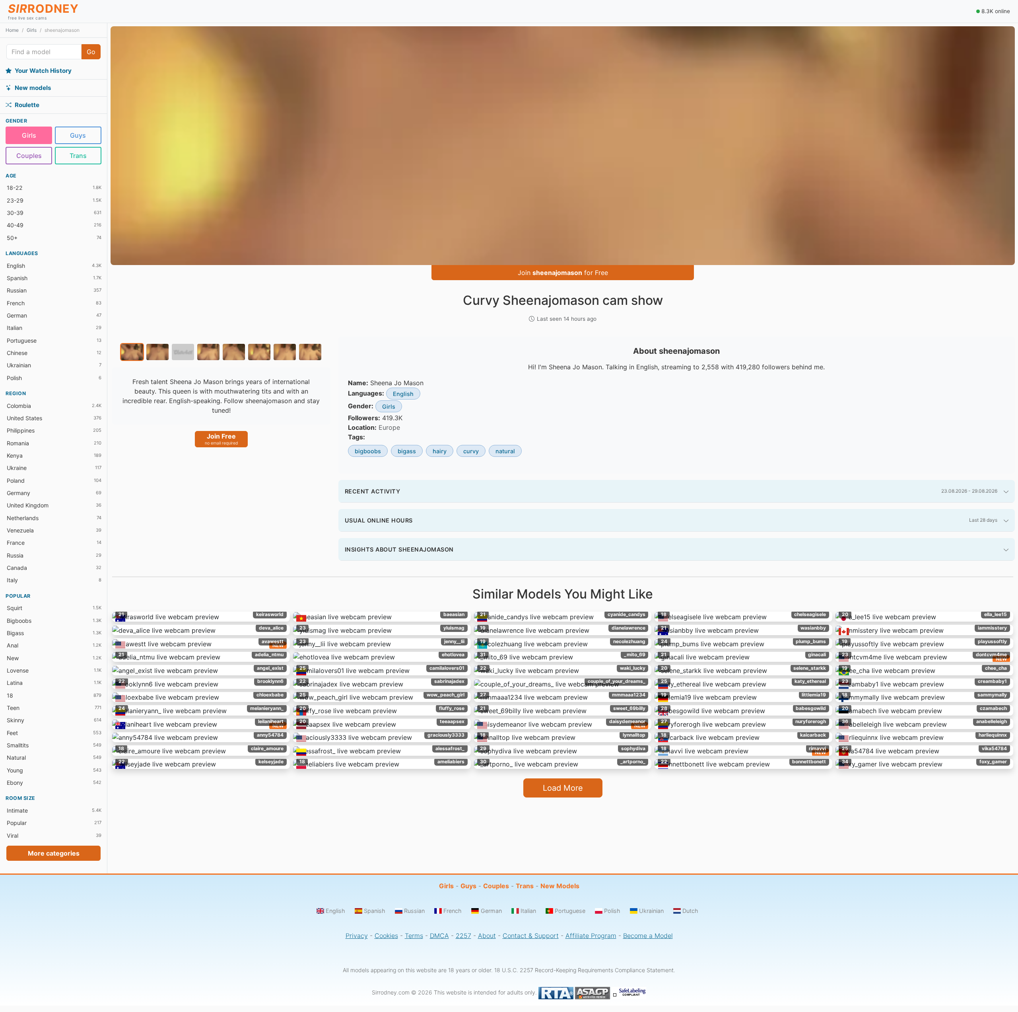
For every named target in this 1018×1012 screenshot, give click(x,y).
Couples (29, 155)
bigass (407, 451)
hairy (440, 451)
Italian (528, 910)
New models (33, 87)
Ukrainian (651, 910)
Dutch (690, 910)
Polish (612, 910)
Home (12, 30)
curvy (471, 451)
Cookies (386, 936)
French (452, 910)
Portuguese (570, 910)
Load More (563, 788)
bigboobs (368, 451)
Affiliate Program (590, 936)
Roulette (27, 104)
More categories (54, 853)
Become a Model (648, 936)
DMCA (439, 936)
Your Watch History (43, 70)
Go (91, 52)
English (403, 393)
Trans (78, 155)
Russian (414, 910)
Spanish (374, 910)
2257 (463, 936)
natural (505, 451)
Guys (78, 135)
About (487, 936)
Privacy (357, 936)
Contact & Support (531, 936)
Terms (414, 936)
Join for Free (563, 273)
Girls (32, 30)
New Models (559, 886)
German (491, 910)
